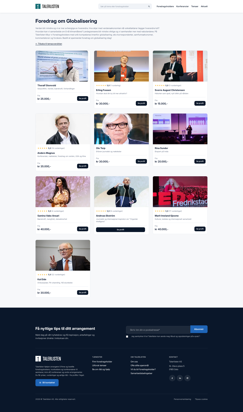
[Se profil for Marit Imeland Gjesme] (180, 191)
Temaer (194, 6)
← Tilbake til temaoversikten (48, 43)
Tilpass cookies (201, 399)
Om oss (134, 361)
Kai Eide (41, 279)
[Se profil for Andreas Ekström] (121, 191)
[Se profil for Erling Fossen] (121, 66)
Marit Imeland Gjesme (167, 215)
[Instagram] (187, 378)
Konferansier (182, 6)
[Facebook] (172, 378)
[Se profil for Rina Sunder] (180, 129)
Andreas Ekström (105, 215)
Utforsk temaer (99, 365)
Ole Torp (100, 148)
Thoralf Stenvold (46, 85)
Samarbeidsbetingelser (141, 373)
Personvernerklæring (182, 399)
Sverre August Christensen (170, 90)
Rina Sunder (161, 148)
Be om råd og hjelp (101, 369)
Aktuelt (204, 6)
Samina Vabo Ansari (48, 215)
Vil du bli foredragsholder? (143, 369)
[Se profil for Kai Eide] (63, 255)
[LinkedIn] (180, 378)
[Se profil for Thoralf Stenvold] (63, 66)
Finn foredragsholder (102, 361)
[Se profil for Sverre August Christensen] (180, 66)
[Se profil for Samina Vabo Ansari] (63, 191)
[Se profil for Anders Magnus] (63, 129)
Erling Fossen (103, 90)
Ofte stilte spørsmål (140, 365)
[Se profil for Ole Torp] (121, 129)
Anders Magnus (46, 153)
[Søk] (148, 6)
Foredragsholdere (165, 6)
